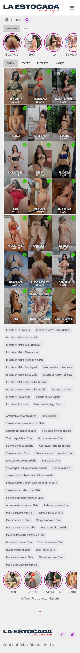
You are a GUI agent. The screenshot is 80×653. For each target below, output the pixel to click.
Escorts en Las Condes (18, 330)
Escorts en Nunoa (61, 389)
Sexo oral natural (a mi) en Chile (23, 490)
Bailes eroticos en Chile (56, 505)
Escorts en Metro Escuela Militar (53, 330)
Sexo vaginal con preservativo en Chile (26, 468)
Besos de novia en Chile (50, 438)
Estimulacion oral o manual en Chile (54, 453)
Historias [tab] (12, 28)
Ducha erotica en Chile (18, 550)
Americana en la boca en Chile (22, 505)
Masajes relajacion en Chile (20, 527)
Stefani (40, 135)
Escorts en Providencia (18, 397)
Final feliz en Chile (45, 550)
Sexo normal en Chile (17, 453)
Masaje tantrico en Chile (19, 542)
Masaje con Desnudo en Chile (21, 564)
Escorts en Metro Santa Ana (58, 367)
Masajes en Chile (51, 460)
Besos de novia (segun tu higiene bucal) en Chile (31, 483)
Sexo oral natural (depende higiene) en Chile (29, 475)
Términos (49, 645)
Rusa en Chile (49, 416)
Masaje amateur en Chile (19, 512)
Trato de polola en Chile (19, 438)
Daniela (64, 282)
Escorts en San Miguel (48, 397)
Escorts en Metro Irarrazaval (21, 337)
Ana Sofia (40, 245)
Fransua (15, 99)
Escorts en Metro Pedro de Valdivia (24, 360)
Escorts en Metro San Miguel (21, 367)
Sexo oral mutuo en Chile (19, 445)
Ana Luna (64, 209)
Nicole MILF (15, 245)
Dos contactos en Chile (50, 542)
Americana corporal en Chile (21, 416)
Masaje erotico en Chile (48, 520)
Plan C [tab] (27, 28)
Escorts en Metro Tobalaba (57, 374)
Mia (15, 209)
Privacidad (36, 645)
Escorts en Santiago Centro (48, 404)
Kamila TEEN (64, 99)
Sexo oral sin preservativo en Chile (24, 498)
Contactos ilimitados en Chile (54, 445)
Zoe (15, 319)
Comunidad (10, 645)
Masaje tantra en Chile (51, 557)
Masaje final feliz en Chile (19, 557)
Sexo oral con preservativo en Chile (25, 423)
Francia (64, 172)
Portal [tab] (11, 63)
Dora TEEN (15, 172)
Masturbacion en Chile (18, 520)
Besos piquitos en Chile (51, 512)
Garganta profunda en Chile (21, 431)
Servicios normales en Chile (56, 431)
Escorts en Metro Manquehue (22, 352)
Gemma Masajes (64, 245)
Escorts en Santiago (17, 404)
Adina (15, 135)
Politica (23, 645)
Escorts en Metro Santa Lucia (21, 374)
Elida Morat (40, 282)
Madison (40, 99)
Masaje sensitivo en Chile (54, 527)
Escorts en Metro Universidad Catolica (26, 382)
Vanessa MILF (64, 319)
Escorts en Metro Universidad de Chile (26, 389)
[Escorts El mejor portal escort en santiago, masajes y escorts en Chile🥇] (7, 20)
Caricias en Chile (61, 468)
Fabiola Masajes (40, 209)
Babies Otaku (40, 319)
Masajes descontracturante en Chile (25, 535)
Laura (64, 135)
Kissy (40, 172)
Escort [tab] (26, 63)
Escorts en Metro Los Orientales (23, 345)
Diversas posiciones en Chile (21, 460)
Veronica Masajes (16, 282)
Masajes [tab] (60, 63)
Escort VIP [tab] (42, 63)
